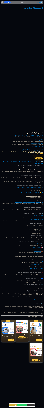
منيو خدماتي (8, 2)
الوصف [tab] (42, 160)
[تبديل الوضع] (22, 2)
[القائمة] (2, 2)
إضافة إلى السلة (39, 158)
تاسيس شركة (30, 152)
